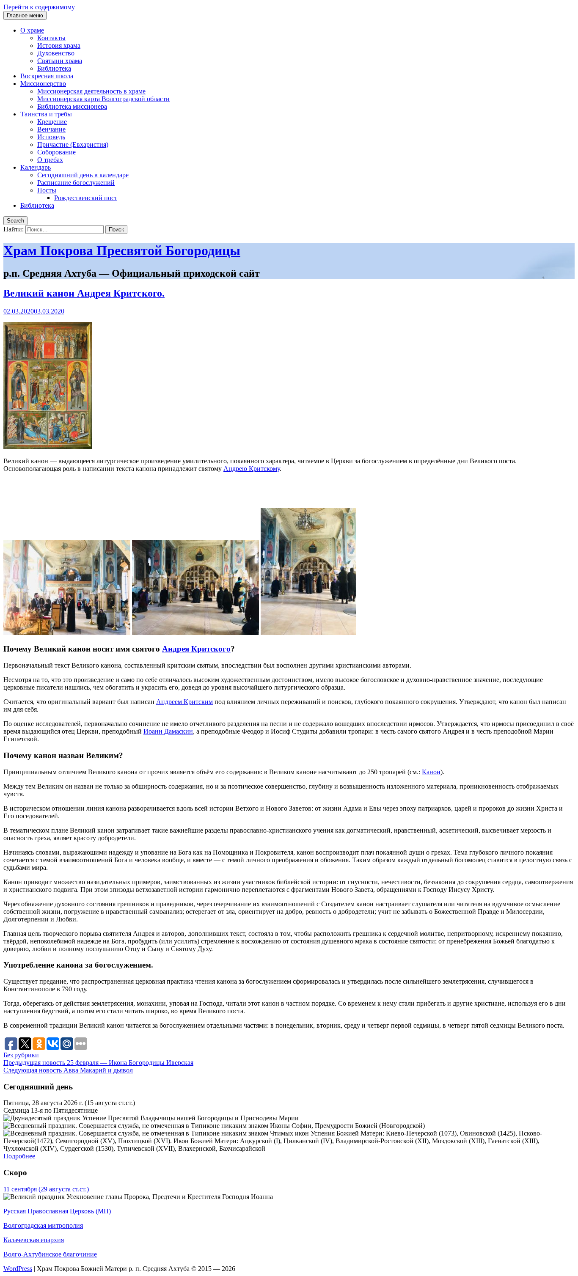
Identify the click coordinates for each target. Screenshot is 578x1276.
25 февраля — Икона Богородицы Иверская (98, 1062)
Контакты (51, 37)
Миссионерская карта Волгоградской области (103, 98)
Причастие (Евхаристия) (72, 144)
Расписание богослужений (76, 182)
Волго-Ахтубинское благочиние (50, 1254)
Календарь (35, 167)
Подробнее (19, 1156)
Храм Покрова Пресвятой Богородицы (121, 250)
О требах (50, 159)
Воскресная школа (46, 76)
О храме (32, 30)
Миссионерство (43, 83)
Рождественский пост (85, 197)
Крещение (52, 121)
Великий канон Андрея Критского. (84, 293)
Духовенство (55, 53)
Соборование (56, 152)
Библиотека (54, 68)
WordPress (17, 1268)
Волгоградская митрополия (43, 1225)
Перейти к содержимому (39, 7)
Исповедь (51, 136)
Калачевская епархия (33, 1239)
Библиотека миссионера (72, 106)
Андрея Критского (196, 648)
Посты (46, 190)
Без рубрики (21, 1055)
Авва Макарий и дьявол (68, 1070)
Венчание (51, 129)
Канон (431, 772)
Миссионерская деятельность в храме (91, 91)
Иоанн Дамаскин (168, 731)
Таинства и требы (46, 114)
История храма (58, 45)
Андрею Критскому (251, 468)
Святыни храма (59, 60)
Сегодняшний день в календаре (83, 175)
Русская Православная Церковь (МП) (57, 1211)
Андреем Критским (184, 701)
